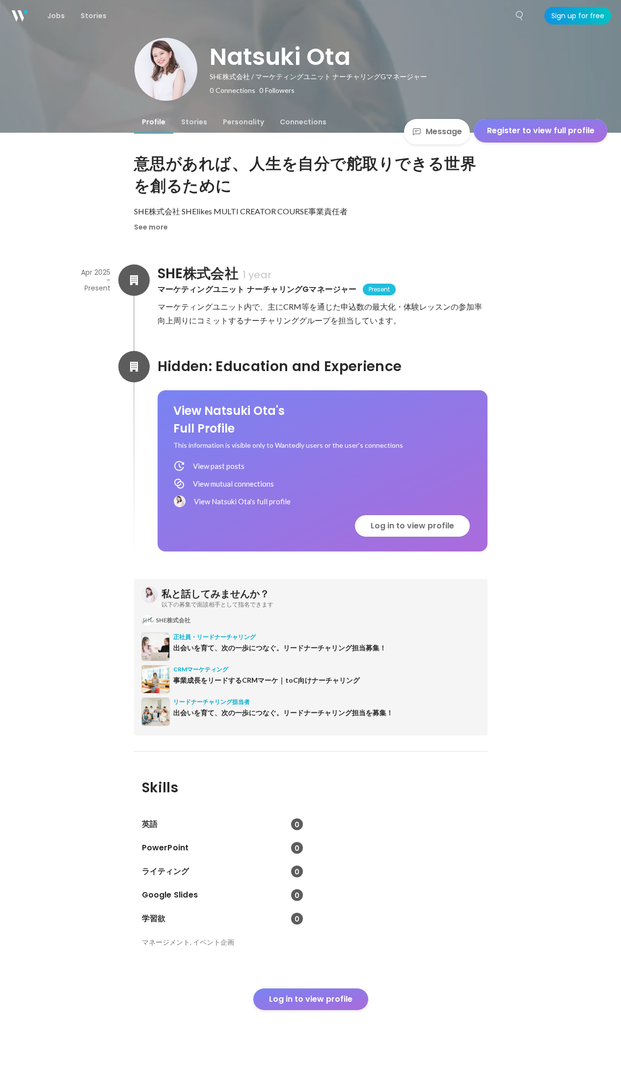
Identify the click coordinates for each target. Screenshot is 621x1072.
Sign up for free (577, 16)
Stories (194, 122)
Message (444, 131)
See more (151, 227)
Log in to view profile (412, 525)
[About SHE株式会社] (134, 280)
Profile (153, 122)
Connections (303, 122)
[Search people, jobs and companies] (520, 16)
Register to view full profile (540, 130)
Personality (243, 122)
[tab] (153, 122)
